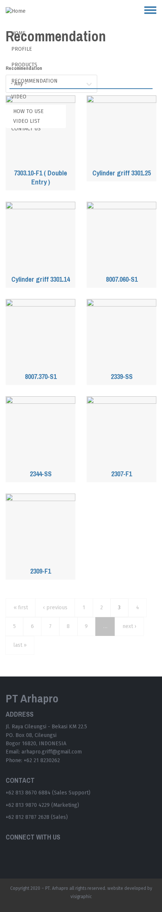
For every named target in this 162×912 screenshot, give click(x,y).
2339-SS (122, 376)
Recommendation (34, 81)
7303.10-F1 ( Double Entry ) (40, 178)
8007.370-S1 (41, 376)
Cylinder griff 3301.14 (40, 279)
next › (129, 626)
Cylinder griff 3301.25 (121, 173)
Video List (26, 121)
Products (24, 65)
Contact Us (26, 128)
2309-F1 (40, 571)
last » (20, 645)
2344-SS (41, 474)
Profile (21, 49)
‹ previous (55, 607)
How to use (28, 111)
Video (18, 97)
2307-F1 (121, 474)
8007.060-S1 (122, 279)
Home (18, 33)
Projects (23, 112)
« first (21, 607)
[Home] (18, 11)
